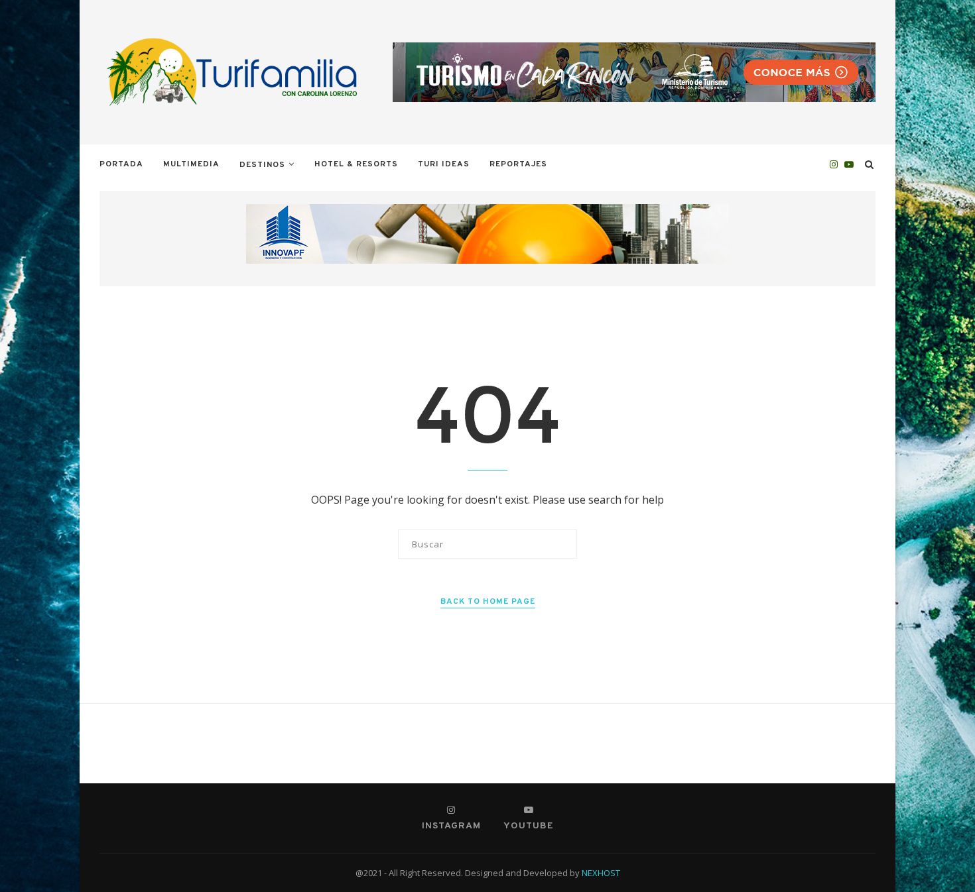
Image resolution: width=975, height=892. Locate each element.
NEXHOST (601, 873)
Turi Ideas (444, 164)
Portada (121, 164)
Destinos (262, 165)
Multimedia (191, 164)
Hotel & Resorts (356, 164)
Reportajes (518, 164)
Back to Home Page (487, 601)
